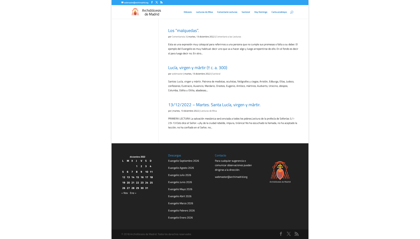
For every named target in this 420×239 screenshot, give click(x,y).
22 (137, 183)
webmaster (177, 73)
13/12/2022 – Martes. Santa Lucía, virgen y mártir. (214, 104)
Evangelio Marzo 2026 (180, 203)
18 (151, 177)
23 (142, 183)
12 (123, 177)
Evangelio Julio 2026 (179, 175)
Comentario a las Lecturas (228, 36)
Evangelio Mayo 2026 (180, 189)
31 (146, 188)
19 (123, 183)
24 (146, 183)
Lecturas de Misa (204, 12)
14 (132, 177)
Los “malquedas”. (183, 30)
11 (151, 172)
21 (132, 183)
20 (128, 183)
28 (132, 188)
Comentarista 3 (179, 36)
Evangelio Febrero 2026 (181, 210)
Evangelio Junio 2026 (180, 182)
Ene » (133, 193)
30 (142, 188)
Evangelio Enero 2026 (180, 217)
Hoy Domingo (260, 12)
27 (128, 188)
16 (142, 177)
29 (137, 188)
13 (128, 177)
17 (146, 177)
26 (123, 188)
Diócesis (188, 12)
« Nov (124, 193)
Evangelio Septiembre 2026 (183, 161)
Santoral (246, 12)
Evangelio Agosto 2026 (181, 168)
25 (151, 183)
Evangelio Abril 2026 (179, 196)
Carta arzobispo (279, 12)
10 (146, 172)
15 (137, 177)
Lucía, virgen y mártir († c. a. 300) (197, 67)
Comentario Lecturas (227, 12)
